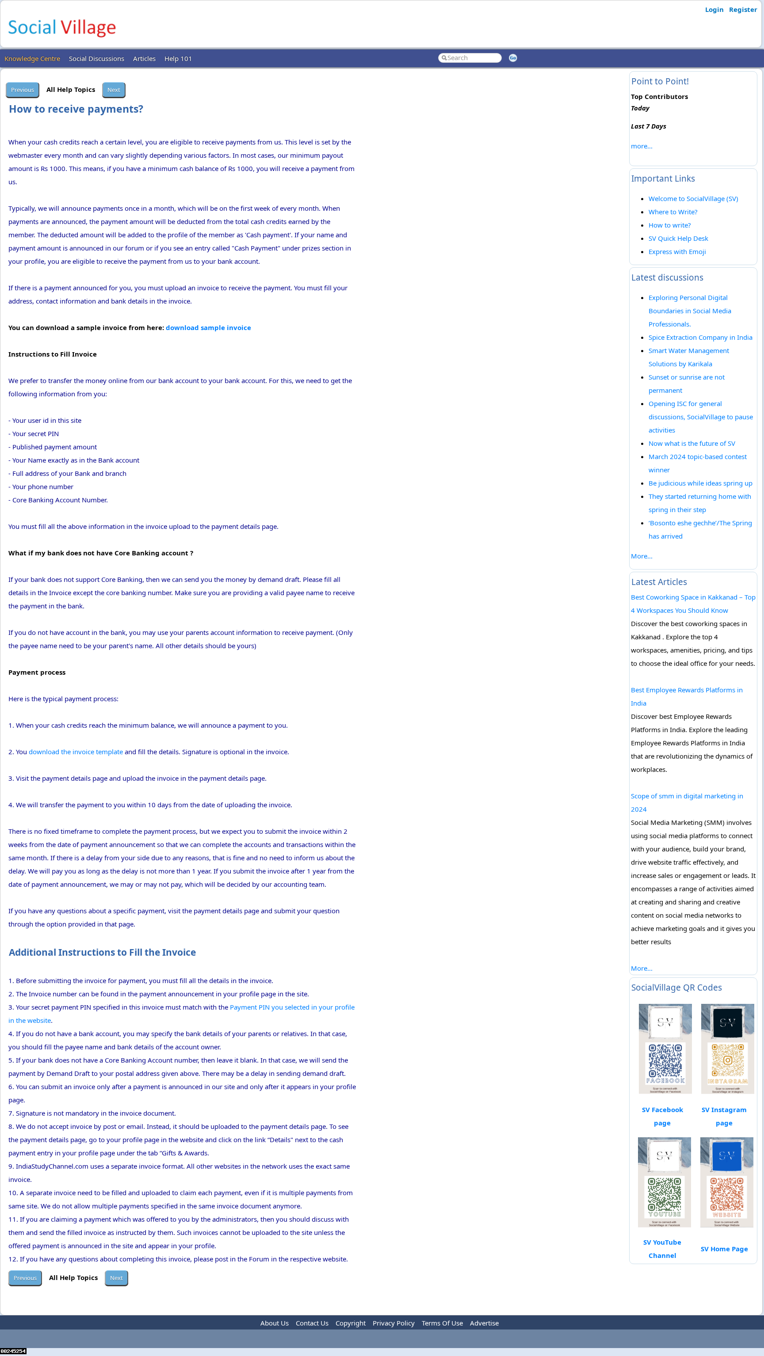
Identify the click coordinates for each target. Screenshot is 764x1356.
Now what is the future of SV (692, 443)
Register (743, 9)
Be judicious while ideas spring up (701, 483)
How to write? (670, 224)
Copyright (351, 1322)
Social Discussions (96, 58)
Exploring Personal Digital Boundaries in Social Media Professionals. (690, 310)
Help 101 (178, 58)
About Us (274, 1322)
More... (642, 555)
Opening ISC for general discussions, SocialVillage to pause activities (701, 416)
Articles (144, 58)
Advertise (484, 1322)
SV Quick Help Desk (678, 238)
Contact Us (312, 1322)
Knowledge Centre (32, 58)
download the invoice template (76, 751)
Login (714, 9)
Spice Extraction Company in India (701, 337)
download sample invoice (208, 327)
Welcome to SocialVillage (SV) (693, 198)
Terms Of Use (442, 1322)
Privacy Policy (394, 1322)
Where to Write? (673, 211)
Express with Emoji (677, 251)
